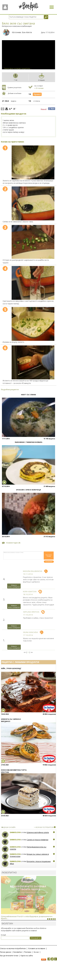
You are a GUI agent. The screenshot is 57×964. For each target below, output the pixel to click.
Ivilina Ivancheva (30, 632)
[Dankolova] (5, 834)
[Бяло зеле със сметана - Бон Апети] (33, 162)
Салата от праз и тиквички (37, 840)
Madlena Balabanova (32, 571)
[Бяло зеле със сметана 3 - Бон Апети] (33, 242)
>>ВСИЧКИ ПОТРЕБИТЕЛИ (44, 827)
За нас (36, 952)
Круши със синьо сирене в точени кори (29, 855)
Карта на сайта (27, 955)
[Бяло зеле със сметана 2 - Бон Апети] (33, 203)
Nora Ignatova (30, 591)
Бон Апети (27, 32)
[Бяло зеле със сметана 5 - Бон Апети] (33, 324)
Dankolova (15, 832)
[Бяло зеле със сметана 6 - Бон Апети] (33, 362)
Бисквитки (17, 952)
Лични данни (5, 952)
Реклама (27, 952)
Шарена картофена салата (38, 832)
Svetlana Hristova (31, 612)
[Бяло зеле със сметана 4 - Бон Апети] (33, 283)
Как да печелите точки (9, 955)
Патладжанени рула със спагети (28, 848)
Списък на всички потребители (13, 948)
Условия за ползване (36, 948)
